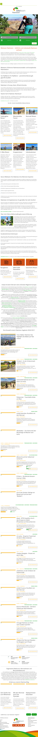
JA (28, 714)
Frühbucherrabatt (30, 721)
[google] (21, 725)
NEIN (34, 714)
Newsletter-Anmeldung (3, 722)
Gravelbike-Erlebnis (22, 60)
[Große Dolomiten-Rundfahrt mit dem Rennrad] (9, 418)
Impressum (29, 726)
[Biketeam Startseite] (19, 10)
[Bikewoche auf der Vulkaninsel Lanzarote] (9, 462)
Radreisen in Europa (28, 286)
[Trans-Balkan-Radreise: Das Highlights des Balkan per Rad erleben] (9, 339)
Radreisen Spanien (5, 289)
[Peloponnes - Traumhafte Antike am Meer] (9, 400)
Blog (0, 721)
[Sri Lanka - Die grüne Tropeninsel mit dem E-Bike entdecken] (9, 541)
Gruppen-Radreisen (4, 35)
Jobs (0, 729)
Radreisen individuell (14, 35)
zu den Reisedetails (32, 355)
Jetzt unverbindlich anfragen (6, 211)
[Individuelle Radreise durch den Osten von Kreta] (9, 383)
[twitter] (16, 725)
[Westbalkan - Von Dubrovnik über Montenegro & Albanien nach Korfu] (9, 435)
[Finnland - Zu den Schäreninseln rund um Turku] (9, 366)
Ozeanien (32, 52)
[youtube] (23, 725)
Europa (20, 52)
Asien (23, 52)
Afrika (25, 52)
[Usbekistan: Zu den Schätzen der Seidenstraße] (9, 575)
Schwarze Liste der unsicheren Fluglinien (32, 723)
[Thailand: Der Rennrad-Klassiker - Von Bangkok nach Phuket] (9, 645)
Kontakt (1, 719)
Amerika (28, 52)
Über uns (29, 719)
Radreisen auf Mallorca (7, 305)
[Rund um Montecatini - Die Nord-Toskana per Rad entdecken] (9, 610)
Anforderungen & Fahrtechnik (32, 720)
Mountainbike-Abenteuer (9, 60)
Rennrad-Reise (16, 60)
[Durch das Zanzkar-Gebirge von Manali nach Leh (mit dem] (9, 497)
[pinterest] (18, 725)
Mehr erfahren (7, 135)
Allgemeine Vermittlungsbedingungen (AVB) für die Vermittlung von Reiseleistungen (4, 726)
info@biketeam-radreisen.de (29, 679)
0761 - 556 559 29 (19, 6)
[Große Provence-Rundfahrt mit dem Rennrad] (9, 593)
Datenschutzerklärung (31, 725)
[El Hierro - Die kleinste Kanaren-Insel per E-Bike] (9, 480)
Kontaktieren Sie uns (5, 256)
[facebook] (13, 725)
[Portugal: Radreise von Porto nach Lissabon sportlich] (9, 627)
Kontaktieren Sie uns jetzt (5, 100)
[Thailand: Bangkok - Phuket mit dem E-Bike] (9, 558)
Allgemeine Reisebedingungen (4, 723)
